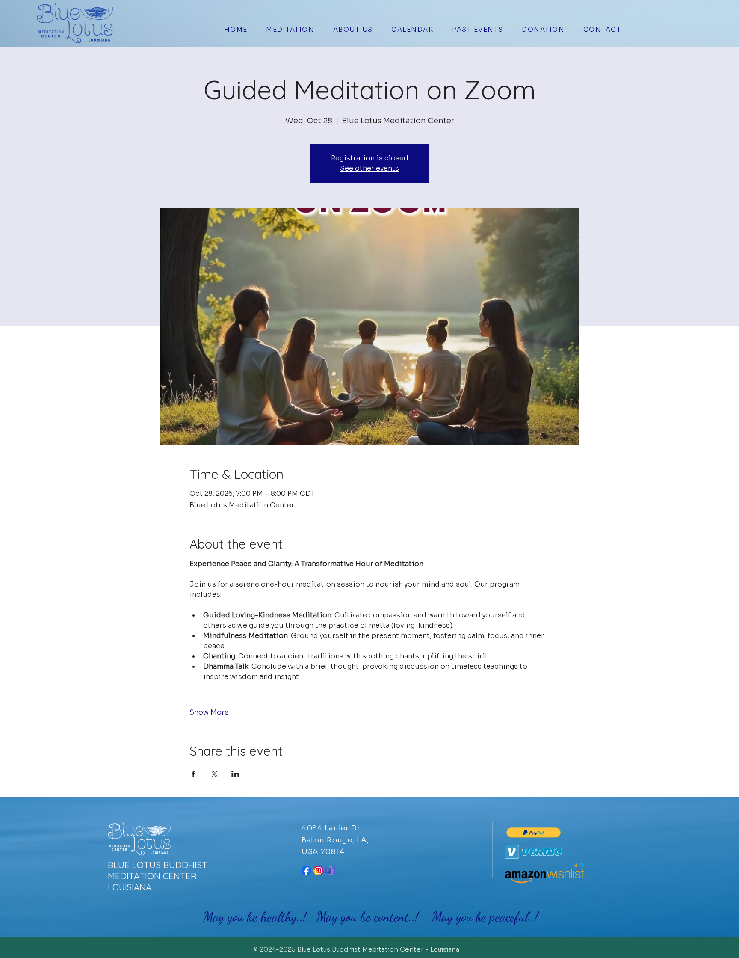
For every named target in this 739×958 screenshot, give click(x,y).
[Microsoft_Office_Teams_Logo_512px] (330, 870)
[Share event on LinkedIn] (235, 774)
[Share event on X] (214, 774)
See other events (369, 168)
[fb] (306, 870)
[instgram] (318, 870)
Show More (209, 712)
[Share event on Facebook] (193, 774)
